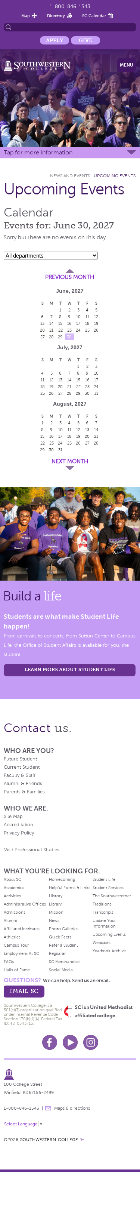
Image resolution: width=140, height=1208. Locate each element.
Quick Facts (60, 937)
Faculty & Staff (19, 775)
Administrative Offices (25, 904)
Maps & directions (72, 1108)
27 (42, 337)
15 (60, 323)
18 (87, 323)
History (55, 896)
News (54, 920)
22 (60, 330)
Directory (56, 15)
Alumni (10, 920)
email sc (23, 991)
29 (60, 337)
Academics (14, 887)
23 (69, 330)
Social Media (61, 970)
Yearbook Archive (109, 951)
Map (25, 15)
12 (96, 316)
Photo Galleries (63, 928)
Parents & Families (24, 791)
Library (55, 904)
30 (69, 337)
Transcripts (103, 912)
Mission (56, 912)
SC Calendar (94, 15)
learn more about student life (70, 669)
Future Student (20, 759)
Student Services (108, 887)
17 (78, 323)
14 (51, 323)
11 (87, 316)
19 (96, 323)
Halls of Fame (17, 970)
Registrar (57, 953)
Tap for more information (38, 152)
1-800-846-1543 (70, 6)
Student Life (104, 879)
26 (96, 330)
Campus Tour (16, 945)
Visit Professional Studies (31, 849)
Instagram (90, 1042)
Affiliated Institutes (22, 928)
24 (78, 330)
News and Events (70, 175)
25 (87, 330)
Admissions (14, 912)
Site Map (13, 816)
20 (42, 330)
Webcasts (102, 942)
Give (85, 40)
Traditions (102, 904)
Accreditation (18, 824)
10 (78, 316)
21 (51, 330)
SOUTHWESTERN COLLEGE (49, 1139)
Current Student (22, 767)
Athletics (12, 937)
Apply (54, 40)
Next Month (70, 461)
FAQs (9, 961)
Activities (12, 896)
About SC (12, 879)
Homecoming (62, 879)
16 (69, 323)
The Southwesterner (112, 896)
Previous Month (69, 277)
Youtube (70, 1042)
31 (96, 393)
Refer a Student (63, 945)
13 (42, 323)
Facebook (49, 1042)
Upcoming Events (115, 175)
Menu (126, 65)
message (48, 1108)
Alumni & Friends (23, 783)
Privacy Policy (19, 833)
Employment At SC (21, 953)
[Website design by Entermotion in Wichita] (82, 1139)
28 (51, 337)
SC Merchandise (64, 961)
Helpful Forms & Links (69, 887)
